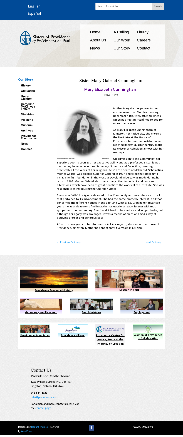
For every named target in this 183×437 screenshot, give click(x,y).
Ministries (27, 114)
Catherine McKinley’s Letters (28, 107)
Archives (27, 130)
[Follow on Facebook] (91, 428)
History (26, 85)
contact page (43, 408)
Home (95, 32)
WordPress (26, 431)
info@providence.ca (43, 397)
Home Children (27, 97)
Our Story (121, 48)
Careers (144, 40)
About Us (98, 40)
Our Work (121, 40)
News (95, 48)
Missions (27, 120)
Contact (143, 48)
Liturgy (143, 32)
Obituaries (28, 91)
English (34, 6)
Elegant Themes (39, 426)
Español (34, 13)
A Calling (121, 32)
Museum (27, 125)
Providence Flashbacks (29, 137)
